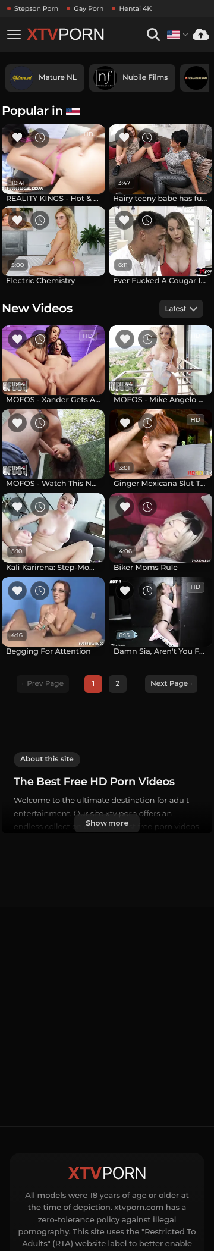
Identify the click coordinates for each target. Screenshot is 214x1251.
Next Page (169, 683)
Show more (107, 823)
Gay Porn (88, 8)
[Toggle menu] (14, 34)
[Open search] (153, 34)
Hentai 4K (135, 8)
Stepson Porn (36, 8)
